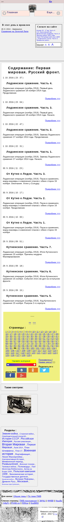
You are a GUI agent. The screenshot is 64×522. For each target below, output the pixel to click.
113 (49, 350)
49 (36, 339)
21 (27, 334)
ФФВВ (50, 501)
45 (19, 339)
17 (11, 334)
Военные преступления (10, 484)
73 (27, 343)
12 (41, 331)
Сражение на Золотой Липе (14, 31)
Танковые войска (9, 467)
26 (48, 334)
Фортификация (23, 454)
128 (23, 355)
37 (40, 336)
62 (36, 341)
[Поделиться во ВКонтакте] (22, 372)
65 (48, 341)
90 (44, 346)
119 (28, 353)
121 (38, 353)
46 (23, 339)
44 (15, 339)
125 (7, 355)
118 (23, 353)
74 (32, 343)
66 (52, 341)
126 (12, 355)
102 (43, 348)
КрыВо (59, 501)
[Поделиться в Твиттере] (44, 372)
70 (15, 343)
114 (54, 350)
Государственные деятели (15, 476)
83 (15, 346)
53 (52, 339)
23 (36, 334)
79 (52, 343)
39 (48, 336)
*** (30, 323)
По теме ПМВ (34, 496)
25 (44, 334)
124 (55, 353)
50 (40, 339)
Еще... (51, 12)
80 (57, 343)
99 (27, 348)
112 (44, 350)
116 (12, 353)
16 (7, 334)
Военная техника (27, 464)
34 (27, 336)
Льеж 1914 (18, 448)
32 (19, 336)
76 (40, 343)
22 (32, 334)
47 (27, 339)
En (50, 1)
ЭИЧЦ (42, 501)
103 (48, 348)
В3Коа (25, 503)
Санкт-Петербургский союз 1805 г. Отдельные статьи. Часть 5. (48, 37)
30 (11, 336)
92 (52, 346)
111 (39, 350)
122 (44, 353)
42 (7, 339)
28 (57, 334)
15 (54, 331)
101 (37, 348)
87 (32, 346)
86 (27, 346)
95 (11, 348)
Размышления (10, 464)
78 (48, 343)
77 (44, 343)
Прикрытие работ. (42, 40)
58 (19, 341)
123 (49, 353)
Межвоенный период (12, 461)
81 (7, 346)
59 (23, 341)
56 (11, 341)
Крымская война (8, 479)
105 (7, 350)
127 (18, 355)
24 (40, 334)
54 (57, 339)
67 (57, 341)
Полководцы (24, 466)
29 (7, 336)
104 (54, 348)
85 (23, 346)
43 (11, 339)
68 (7, 343)
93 (57, 346)
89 (40, 346)
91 (48, 346)
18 (15, 334)
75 (36, 343)
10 (33, 331)
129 (29, 355)
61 (32, 341)
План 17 (19, 451)
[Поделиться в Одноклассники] (33, 372)
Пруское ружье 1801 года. (45, 35)
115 (7, 353)
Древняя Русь (9, 481)
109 (29, 350)
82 (11, 346)
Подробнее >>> (52, 98)
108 (23, 350)
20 (23, 334)
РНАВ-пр (15, 503)
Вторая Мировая (14, 444)
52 (48, 339)
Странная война (27, 434)
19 (19, 334)
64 (44, 341)
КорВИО (35, 503)
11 (37, 331)
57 (15, 341)
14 (50, 331)
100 (32, 348)
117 (17, 353)
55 (7, 341)
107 (18, 350)
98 (23, 348)
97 (19, 348)
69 (11, 343)
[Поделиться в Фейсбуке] (10, 377)
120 (33, 353)
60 (27, 341)
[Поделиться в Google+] (21, 377)
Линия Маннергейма (12, 457)
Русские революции (22, 441)
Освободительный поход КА (14, 436)
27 (52, 334)
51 (44, 339)
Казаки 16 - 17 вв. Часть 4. (46, 30)
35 (32, 336)
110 (34, 350)
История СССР (11, 438)
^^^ (34, 323)
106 (12, 350)
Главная (12, 12)
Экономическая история (21, 474)
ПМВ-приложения (28, 501)
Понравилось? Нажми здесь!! (46, 361)
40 (52, 336)
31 (15, 336)
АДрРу (6, 503)
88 (36, 346)
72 (23, 343)
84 (19, 346)
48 (32, 339)
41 (57, 336)
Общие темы (19, 496)
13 (46, 331)
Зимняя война (10, 433)
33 (23, 336)
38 (44, 336)
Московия (23, 481)
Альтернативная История (13, 459)
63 (40, 341)
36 (36, 336)
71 (19, 343)
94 (7, 348)
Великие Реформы (24, 479)
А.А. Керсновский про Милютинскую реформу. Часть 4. (48, 32)
